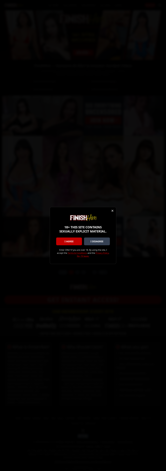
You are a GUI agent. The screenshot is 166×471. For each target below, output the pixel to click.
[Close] (112, 210)
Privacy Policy (102, 253)
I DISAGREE (97, 241)
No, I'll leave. (83, 256)
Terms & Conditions (77, 253)
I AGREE (69, 241)
